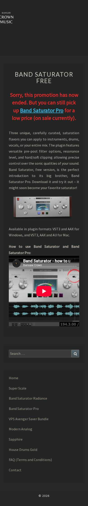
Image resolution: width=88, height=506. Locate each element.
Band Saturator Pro (41, 110)
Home (13, 378)
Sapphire (16, 439)
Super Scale (17, 388)
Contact (15, 470)
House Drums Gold (23, 449)
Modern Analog (20, 429)
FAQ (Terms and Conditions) (30, 459)
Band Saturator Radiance (28, 398)
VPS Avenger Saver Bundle (29, 419)
